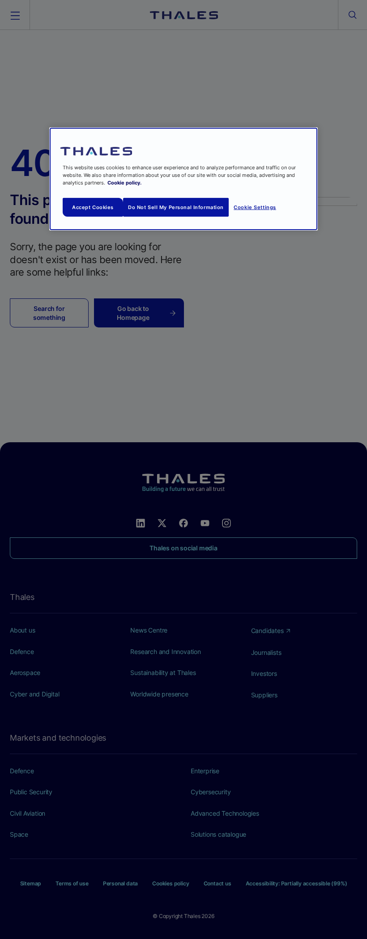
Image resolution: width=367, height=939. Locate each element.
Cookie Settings (255, 207)
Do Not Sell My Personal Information (176, 207)
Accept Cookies (93, 207)
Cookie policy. (124, 183)
